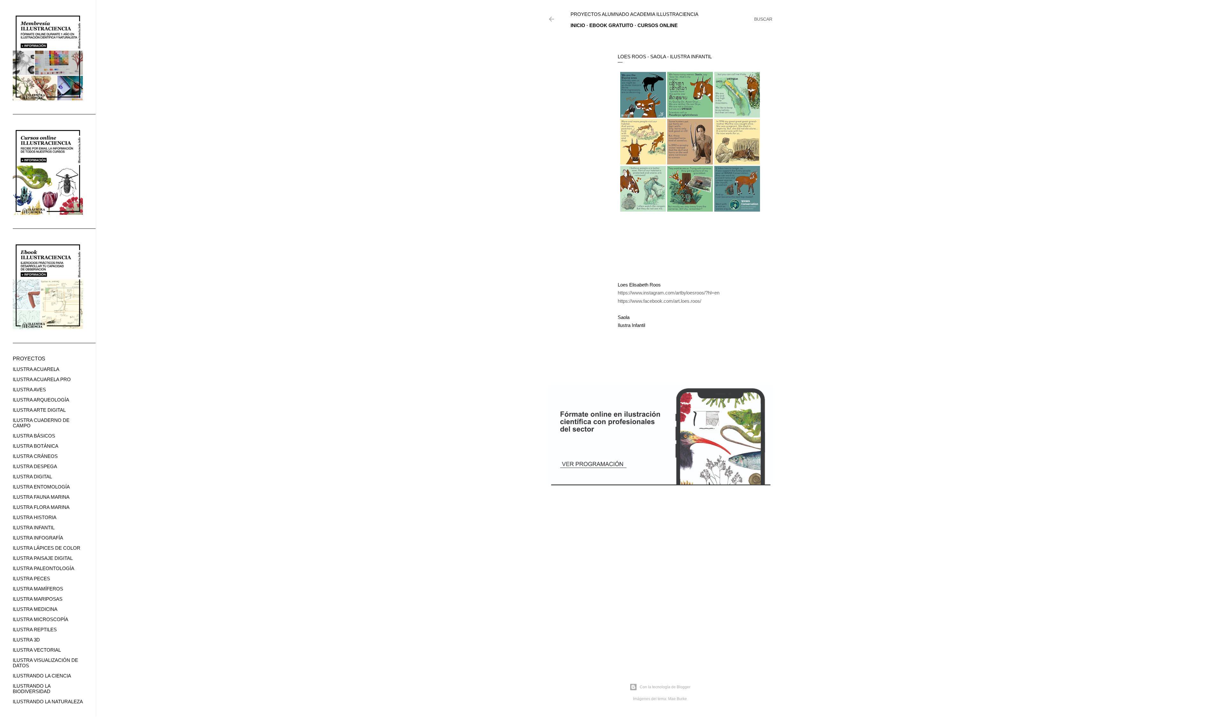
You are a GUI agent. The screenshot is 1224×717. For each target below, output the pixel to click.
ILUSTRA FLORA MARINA (41, 507)
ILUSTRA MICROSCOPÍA (40, 619)
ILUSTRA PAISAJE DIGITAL (43, 558)
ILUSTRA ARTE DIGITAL (39, 410)
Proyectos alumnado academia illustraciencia (634, 14)
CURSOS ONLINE (658, 25)
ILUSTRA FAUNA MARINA (41, 497)
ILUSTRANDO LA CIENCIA (42, 675)
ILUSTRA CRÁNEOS (35, 456)
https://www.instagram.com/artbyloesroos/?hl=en (668, 292)
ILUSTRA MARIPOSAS (37, 599)
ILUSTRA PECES (31, 578)
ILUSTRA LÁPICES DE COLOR (46, 548)
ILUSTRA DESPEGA (35, 466)
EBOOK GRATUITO (611, 25)
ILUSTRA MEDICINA (35, 609)
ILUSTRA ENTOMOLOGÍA (41, 486)
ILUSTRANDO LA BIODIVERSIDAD (31, 688)
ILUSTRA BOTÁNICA (35, 446)
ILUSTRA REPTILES (35, 629)
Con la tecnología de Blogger (665, 687)
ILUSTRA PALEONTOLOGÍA (43, 568)
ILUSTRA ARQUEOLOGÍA (41, 399)
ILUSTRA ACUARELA (36, 369)
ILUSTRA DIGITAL (32, 476)
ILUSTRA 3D (26, 639)
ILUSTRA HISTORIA (34, 517)
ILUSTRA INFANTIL (34, 527)
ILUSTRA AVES (29, 389)
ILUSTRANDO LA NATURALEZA (48, 701)
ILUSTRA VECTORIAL (37, 650)
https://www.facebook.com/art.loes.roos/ (659, 301)
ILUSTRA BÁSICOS (34, 435)
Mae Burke (677, 699)
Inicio (578, 25)
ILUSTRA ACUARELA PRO (42, 379)
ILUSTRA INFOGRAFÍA (38, 537)
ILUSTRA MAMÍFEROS (38, 588)
